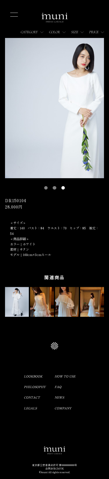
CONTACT (32, 397)
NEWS (59, 397)
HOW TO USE (64, 376)
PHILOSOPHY (35, 387)
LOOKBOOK (33, 376)
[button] (46, 188)
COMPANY (62, 408)
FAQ (57, 387)
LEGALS (30, 408)
